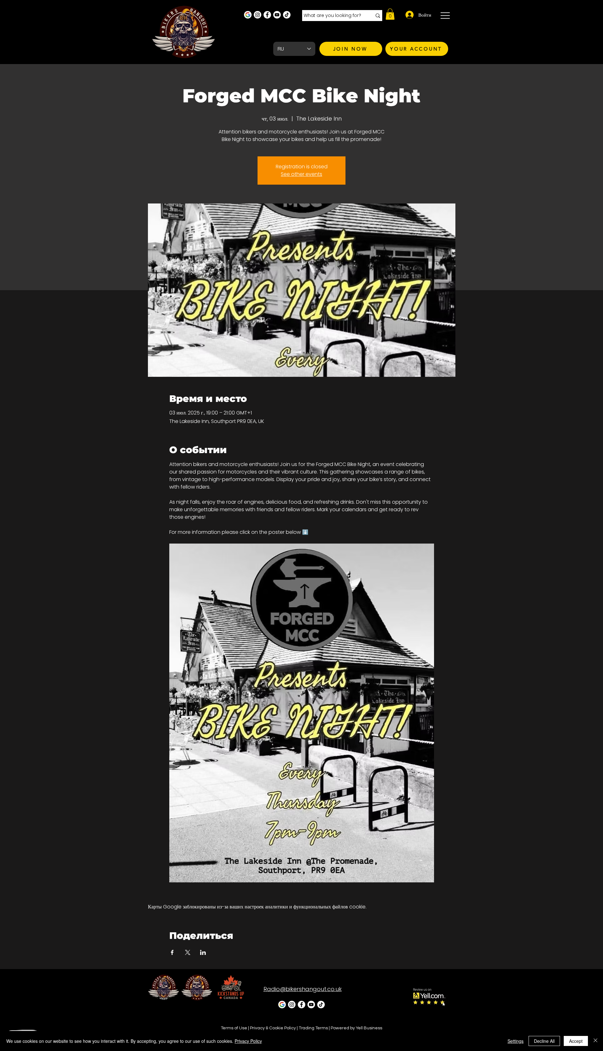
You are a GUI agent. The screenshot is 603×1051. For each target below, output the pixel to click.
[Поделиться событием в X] (188, 952)
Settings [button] (516, 1041)
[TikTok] (287, 15)
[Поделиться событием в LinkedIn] (203, 952)
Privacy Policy (248, 1041)
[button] (390, 14)
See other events (301, 174)
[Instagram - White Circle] (257, 15)
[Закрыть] (595, 1041)
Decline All (544, 1041)
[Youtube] (277, 15)
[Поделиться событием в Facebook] (172, 952)
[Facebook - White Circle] (267, 15)
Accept (576, 1041)
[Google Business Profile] (248, 15)
